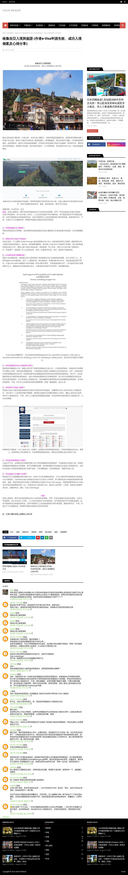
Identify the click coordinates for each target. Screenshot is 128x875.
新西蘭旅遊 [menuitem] (106, 25)
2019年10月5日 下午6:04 (20, 716)
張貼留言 (6, 817)
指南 (17, 532)
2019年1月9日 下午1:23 (19, 688)
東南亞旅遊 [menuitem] (14, 25)
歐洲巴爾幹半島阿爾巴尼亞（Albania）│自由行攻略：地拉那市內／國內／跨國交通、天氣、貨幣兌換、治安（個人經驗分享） (111, 196)
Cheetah (13, 786)
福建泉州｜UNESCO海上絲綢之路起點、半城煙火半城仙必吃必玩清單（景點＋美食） (27, 858)
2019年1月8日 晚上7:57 (19, 671)
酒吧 (64, 850)
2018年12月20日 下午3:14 (20, 648)
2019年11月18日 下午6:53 (20, 749)
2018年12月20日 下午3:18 (20, 661)
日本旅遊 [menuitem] (62, 25)
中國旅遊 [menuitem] (27, 25)
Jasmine (13, 613)
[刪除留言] (31, 599)
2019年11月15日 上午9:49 (20, 741)
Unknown (13, 664)
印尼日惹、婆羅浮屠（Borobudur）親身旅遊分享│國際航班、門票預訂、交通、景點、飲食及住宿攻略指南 (112, 165)
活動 (64, 841)
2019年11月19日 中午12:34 (21, 774)
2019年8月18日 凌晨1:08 (20, 704)
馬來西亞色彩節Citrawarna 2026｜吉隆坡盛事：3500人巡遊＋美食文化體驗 (27, 844)
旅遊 (64, 837)
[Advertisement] (48, 59)
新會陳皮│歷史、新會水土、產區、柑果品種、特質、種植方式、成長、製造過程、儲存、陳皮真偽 (111, 180)
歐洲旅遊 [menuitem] (39, 25)
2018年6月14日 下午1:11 (20, 599)
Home (4, 2)
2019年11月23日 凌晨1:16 (20, 782)
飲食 (64, 859)
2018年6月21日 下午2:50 (20, 609)
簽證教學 (10, 33)
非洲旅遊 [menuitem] (84, 25)
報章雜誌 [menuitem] (117, 25)
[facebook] (121, 2)
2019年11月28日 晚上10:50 (21, 814)
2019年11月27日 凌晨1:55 (20, 801)
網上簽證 (48, 532)
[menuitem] (5, 25)
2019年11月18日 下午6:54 (20, 764)
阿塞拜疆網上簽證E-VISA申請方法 (13, 567)
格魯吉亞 (25, 532)
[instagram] (125, 2)
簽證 (56, 532)
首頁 (4, 33)
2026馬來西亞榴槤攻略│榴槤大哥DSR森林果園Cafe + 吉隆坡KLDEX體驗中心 (27, 830)
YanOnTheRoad (20, 871)
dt (11, 691)
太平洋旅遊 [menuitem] (73, 25)
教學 (40, 532)
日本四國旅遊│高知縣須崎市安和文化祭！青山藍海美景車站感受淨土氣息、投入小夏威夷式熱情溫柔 (105, 103)
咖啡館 (64, 828)
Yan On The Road (16, 603)
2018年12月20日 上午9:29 (20, 617)
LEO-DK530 (14, 707)
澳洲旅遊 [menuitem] (51, 25)
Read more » (92, 131)
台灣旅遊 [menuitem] (95, 25)
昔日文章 (12, 2)
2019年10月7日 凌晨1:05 (20, 727)
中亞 (11, 532)
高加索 (34, 532)
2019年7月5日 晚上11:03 (20, 696)
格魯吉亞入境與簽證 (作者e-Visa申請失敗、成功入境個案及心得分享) (43, 569)
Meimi (12, 590)
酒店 (64, 854)
